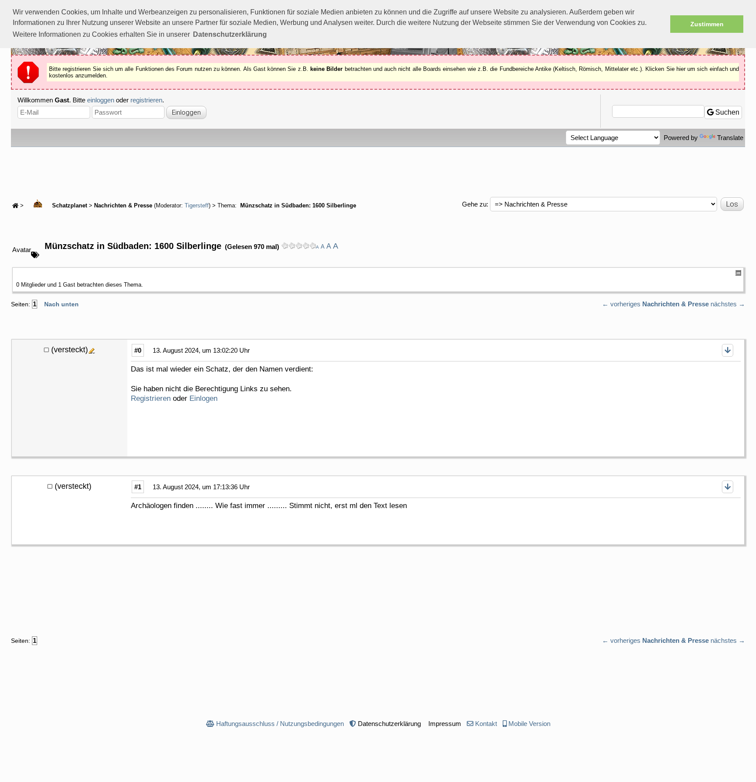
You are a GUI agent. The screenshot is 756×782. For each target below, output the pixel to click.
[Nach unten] (727, 350)
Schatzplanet (68, 206)
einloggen (100, 100)
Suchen (726, 112)
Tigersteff (197, 206)
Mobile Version (529, 723)
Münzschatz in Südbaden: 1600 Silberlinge (297, 206)
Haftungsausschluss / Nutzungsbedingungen (280, 723)
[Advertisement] (378, 171)
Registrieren (151, 398)
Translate (730, 137)
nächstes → (727, 304)
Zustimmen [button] (707, 24)
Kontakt (486, 723)
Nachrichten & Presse (123, 206)
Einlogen (203, 398)
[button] (230, 34)
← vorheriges (621, 304)
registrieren (146, 100)
